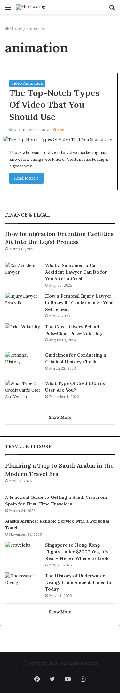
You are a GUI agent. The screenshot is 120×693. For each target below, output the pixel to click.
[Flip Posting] (30, 7)
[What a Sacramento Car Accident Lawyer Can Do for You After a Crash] (22, 274)
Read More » (26, 178)
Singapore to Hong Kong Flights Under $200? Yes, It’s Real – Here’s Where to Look (76, 551)
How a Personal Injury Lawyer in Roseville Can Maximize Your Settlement (79, 302)
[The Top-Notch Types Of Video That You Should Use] (60, 139)
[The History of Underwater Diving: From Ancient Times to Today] (22, 584)
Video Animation (27, 83)
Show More (60, 417)
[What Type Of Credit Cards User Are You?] (22, 392)
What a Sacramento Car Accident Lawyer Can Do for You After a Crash (76, 272)
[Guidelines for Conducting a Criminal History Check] (22, 364)
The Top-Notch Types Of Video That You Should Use (54, 104)
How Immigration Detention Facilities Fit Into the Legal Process (59, 238)
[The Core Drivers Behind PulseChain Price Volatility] (22, 335)
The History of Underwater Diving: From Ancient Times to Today (78, 582)
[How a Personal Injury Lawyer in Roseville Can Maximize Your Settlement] (22, 305)
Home (15, 28)
